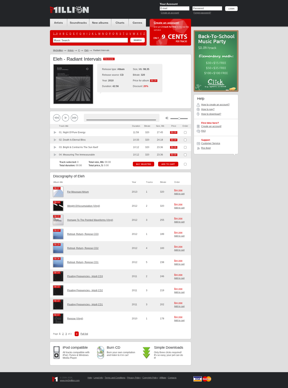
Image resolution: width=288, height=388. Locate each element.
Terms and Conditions (115, 377)
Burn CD (113, 347)
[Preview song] (55, 132)
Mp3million (58, 50)
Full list (84, 333)
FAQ (203, 131)
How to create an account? (215, 104)
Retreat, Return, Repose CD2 (83, 248)
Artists (71, 50)
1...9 (55, 33)
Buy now (178, 190)
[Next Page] (77, 333)
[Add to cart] (168, 164)
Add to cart (179, 193)
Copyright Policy (150, 377)
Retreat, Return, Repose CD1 (83, 262)
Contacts (172, 377)
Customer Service (210, 143)
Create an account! (170, 13)
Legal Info (98, 377)
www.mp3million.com (70, 380)
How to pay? (208, 109)
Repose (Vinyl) (75, 318)
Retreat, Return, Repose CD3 (83, 234)
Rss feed (206, 148)
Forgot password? (202, 13)
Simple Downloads (168, 347)
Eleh (86, 50)
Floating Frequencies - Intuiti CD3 (85, 276)
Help (90, 377)
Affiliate (162, 377)
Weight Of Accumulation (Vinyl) (83, 206)
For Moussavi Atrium (78, 191)
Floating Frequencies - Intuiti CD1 (85, 304)
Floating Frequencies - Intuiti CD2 (85, 290)
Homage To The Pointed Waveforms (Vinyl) (90, 220)
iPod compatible (75, 347)
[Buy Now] (143, 164)
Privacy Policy (134, 377)
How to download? (211, 114)
